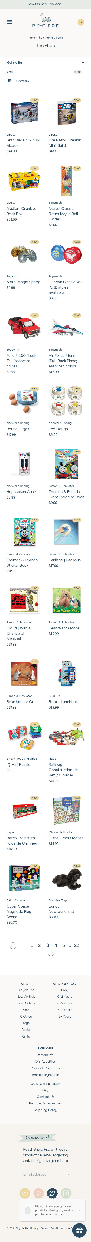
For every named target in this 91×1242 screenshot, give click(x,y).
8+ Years (65, 1016)
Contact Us (45, 1097)
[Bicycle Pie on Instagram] (24, 1193)
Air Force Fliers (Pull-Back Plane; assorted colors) (63, 361)
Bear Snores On (20, 702)
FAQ (45, 1090)
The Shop (43, 38)
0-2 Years (65, 997)
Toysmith (55, 202)
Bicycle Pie (26, 990)
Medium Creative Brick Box (21, 211)
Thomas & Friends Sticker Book (22, 563)
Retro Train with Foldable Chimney (22, 841)
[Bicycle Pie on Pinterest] (38, 1193)
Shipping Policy (45, 1110)
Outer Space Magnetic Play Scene (19, 912)
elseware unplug (18, 423)
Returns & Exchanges (45, 1103)
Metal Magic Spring (23, 282)
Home (31, 38)
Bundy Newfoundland (61, 909)
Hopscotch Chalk (21, 492)
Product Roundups (45, 1068)
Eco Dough (58, 429)
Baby (65, 990)
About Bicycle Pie (45, 1075)
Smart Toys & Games (22, 758)
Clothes (26, 1016)
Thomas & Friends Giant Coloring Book (66, 494)
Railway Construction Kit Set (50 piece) (63, 770)
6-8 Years (22, 81)
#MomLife (45, 1055)
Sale (26, 1010)
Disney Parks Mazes (66, 838)
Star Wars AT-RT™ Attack (23, 143)
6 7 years (57, 38)
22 (76, 946)
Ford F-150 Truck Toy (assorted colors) (21, 361)
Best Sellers (26, 1003)
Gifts (26, 1036)
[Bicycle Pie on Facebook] (66, 1193)
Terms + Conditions (52, 1228)
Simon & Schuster (61, 486)
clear (77, 72)
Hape (52, 758)
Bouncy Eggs (18, 429)
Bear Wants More (64, 628)
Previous (14, 946)
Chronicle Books (60, 832)
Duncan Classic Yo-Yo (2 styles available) (65, 288)
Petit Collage (16, 900)
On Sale (41, 4)
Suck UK (54, 696)
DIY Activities (45, 1062)
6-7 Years (65, 1010)
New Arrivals (26, 997)
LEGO (11, 134)
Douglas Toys (58, 900)
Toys (26, 1023)
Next (52, 953)
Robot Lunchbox (63, 702)
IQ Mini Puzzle (18, 765)
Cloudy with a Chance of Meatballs (19, 634)
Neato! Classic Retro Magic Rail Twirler (63, 214)
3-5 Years (64, 1003)
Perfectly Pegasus (65, 560)
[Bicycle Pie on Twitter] (52, 1193)
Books (26, 1030)
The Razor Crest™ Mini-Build (65, 143)
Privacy (34, 1228)
